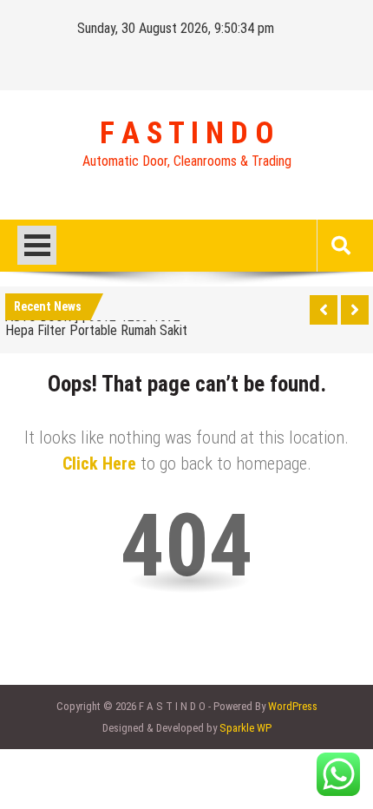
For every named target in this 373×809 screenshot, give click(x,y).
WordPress (292, 706)
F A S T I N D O (186, 133)
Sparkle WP (245, 727)
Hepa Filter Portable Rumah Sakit (96, 330)
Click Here (99, 463)
